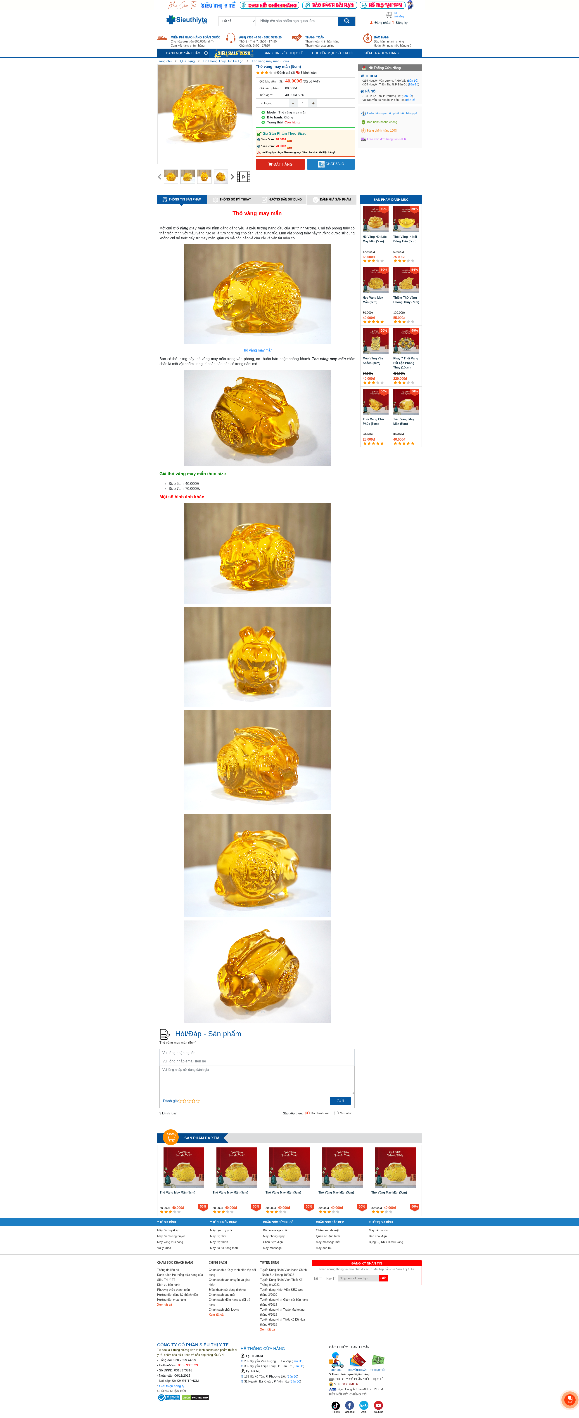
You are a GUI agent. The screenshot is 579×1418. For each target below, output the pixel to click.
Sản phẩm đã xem (201, 1138)
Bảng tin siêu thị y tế (283, 53)
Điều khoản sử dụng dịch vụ (227, 1289)
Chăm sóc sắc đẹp (330, 1222)
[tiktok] (336, 1406)
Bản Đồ (412, 80)
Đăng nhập (382, 22)
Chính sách (218, 1262)
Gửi (340, 1101)
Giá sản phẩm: (269, 88)
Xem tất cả (164, 1304)
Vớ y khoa (164, 1248)
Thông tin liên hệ (168, 1270)
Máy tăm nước (379, 1230)
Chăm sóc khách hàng (175, 1262)
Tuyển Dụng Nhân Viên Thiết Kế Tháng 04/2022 (281, 1282)
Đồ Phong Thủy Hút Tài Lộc (223, 61)
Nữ (316, 1278)
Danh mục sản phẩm (183, 53)
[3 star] (266, 72)
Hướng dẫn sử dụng (285, 199)
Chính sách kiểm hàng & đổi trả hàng (229, 1302)
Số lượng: (266, 103)
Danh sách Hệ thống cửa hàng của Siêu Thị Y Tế (180, 1277)
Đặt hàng (282, 164)
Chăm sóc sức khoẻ (278, 1222)
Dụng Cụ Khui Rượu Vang (386, 1242)
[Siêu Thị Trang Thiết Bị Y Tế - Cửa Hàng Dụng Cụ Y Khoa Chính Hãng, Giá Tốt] (289, 5)
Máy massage (272, 1248)
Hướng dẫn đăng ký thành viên (177, 1294)
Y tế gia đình (166, 1222)
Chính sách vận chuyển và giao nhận (229, 1282)
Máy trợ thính (219, 1242)
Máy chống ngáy (274, 1236)
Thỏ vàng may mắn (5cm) (270, 61)
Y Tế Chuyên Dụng (223, 1222)
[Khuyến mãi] (234, 53)
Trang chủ (164, 61)
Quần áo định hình (328, 1236)
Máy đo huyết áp (168, 1230)
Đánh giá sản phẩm (335, 199)
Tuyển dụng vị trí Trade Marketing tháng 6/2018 (282, 1312)
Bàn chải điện (378, 1236)
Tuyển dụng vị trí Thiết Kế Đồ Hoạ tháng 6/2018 (282, 1322)
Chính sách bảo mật (222, 1294)
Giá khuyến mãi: (271, 81)
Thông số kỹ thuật (235, 199)
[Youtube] (378, 1406)
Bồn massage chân (275, 1230)
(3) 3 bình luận (304, 72)
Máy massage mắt (328, 1242)
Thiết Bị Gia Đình (381, 1222)
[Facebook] (350, 1406)
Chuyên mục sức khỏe (333, 53)
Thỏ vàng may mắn (257, 350)
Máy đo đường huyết (171, 1236)
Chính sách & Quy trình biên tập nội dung (232, 1272)
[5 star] (275, 72)
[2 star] (262, 72)
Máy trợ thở (218, 1236)
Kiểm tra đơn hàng (381, 53)
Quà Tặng (187, 61)
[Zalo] (364, 1406)
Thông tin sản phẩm (185, 199)
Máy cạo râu (324, 1248)
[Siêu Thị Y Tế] (187, 20)
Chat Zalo (334, 164)
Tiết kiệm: (266, 95)
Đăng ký (402, 22)
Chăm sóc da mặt (327, 1230)
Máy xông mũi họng (170, 1242)
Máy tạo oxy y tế (221, 1230)
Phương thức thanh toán (173, 1289)
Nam (329, 1278)
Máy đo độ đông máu (224, 1248)
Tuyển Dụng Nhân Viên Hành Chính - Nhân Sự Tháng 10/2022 (283, 1272)
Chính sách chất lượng (224, 1309)
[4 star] (271, 72)
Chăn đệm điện (273, 1242)
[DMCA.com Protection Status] (195, 1397)
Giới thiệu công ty (171, 1386)
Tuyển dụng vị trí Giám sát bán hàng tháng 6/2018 (284, 1302)
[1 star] (258, 72)
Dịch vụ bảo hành (168, 1284)
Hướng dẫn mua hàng (171, 1299)
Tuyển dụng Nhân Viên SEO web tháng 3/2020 (281, 1292)
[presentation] (159, 177)
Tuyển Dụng (269, 1262)
